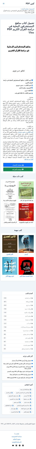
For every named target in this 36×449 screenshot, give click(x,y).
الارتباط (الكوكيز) (16, 442)
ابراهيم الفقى (27, 412)
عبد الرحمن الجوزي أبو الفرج (23, 405)
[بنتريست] (16, 445)
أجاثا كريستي (27, 396)
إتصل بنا (17, 434)
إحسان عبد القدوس (14, 399)
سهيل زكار (13, 408)
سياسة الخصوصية (17, 436)
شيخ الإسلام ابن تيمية (25, 389)
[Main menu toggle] (3, 3)
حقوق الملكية (16, 439)
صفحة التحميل (17, 165)
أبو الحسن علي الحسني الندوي (23, 392)
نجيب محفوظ (27, 399)
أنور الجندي (8, 392)
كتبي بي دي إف (29, 159)
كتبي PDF (30, 3)
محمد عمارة (27, 402)
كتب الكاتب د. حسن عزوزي (25, 132)
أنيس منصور (16, 402)
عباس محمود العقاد (25, 408)
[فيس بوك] (23, 445)
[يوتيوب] (13, 445)
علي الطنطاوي (8, 405)
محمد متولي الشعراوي (14, 396)
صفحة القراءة (17, 169)
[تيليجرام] (19, 445)
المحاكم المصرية (15, 412)
